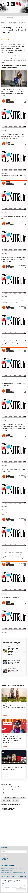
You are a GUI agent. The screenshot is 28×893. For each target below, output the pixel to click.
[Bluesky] (2, 859)
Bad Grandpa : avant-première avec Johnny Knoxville (14, 662)
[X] (7, 859)
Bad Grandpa (8, 797)
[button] (26, 14)
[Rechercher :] (14, 17)
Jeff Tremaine (22, 797)
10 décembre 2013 (6, 36)
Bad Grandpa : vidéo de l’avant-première (14, 671)
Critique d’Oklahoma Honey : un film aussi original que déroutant (14, 707)
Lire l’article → (6, 715)
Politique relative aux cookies (17, 887)
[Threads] (10, 859)
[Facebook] (5, 859)
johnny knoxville (6, 800)
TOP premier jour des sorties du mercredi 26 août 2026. (13, 768)
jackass (14, 797)
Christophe (14, 36)
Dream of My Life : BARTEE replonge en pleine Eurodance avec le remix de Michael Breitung (13, 739)
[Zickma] (14, 12)
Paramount (15, 800)
